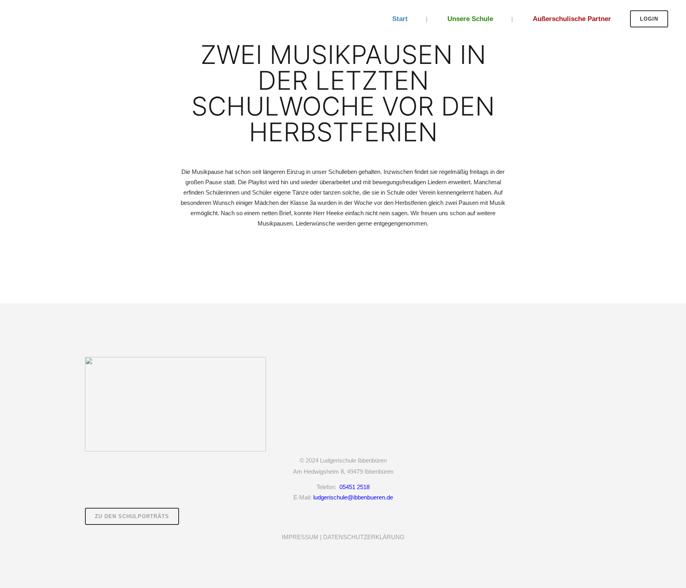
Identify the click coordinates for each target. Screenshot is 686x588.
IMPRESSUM (300, 537)
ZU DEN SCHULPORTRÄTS (132, 516)
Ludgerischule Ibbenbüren (353, 460)
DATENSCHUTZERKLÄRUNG (364, 537)
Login (649, 19)
